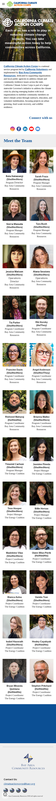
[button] (3, 4)
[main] (28, 39)
